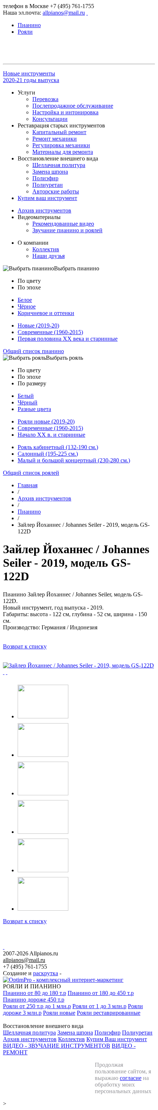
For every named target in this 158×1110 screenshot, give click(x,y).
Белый (26, 396)
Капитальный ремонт (59, 132)
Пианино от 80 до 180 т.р (34, 993)
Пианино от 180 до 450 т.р (101, 993)
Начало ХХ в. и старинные (51, 435)
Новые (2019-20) (38, 325)
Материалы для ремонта (62, 152)
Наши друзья (48, 256)
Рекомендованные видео (63, 224)
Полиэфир (45, 178)
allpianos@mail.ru (64, 13)
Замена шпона (50, 172)
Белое (25, 300)
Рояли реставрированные (108, 1013)
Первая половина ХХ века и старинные (68, 339)
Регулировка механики (61, 145)
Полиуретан (47, 185)
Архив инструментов (44, 210)
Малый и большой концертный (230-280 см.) (74, 460)
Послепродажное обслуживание (72, 106)
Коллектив (45, 249)
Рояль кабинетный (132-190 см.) (58, 447)
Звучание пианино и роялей (67, 230)
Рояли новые (59, 1013)
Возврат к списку (25, 646)
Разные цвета (34, 409)
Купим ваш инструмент (47, 198)
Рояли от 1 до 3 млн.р (99, 1006)
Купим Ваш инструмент (116, 1039)
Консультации (50, 119)
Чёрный (27, 402)
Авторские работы (55, 191)
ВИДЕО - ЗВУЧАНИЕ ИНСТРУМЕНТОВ (56, 1046)
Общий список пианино (33, 351)
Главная (27, 485)
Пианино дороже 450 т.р (33, 999)
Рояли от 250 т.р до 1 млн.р (37, 1006)
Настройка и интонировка (65, 112)
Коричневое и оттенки (46, 313)
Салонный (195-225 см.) (48, 454)
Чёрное (27, 306)
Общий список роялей (31, 473)
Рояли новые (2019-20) (46, 421)
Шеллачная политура (58, 165)
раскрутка (45, 973)
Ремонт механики (54, 139)
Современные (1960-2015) (50, 332)
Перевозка (45, 99)
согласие (130, 1078)
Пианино (29, 511)
